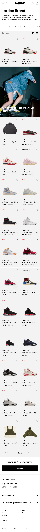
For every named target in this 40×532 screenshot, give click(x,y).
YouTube (4, 515)
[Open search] (6, 3)
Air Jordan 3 (17, 27)
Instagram (5, 510)
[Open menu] (3, 3)
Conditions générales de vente (16, 502)
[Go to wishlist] (33, 3)
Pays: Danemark (9, 483)
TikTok (4, 513)
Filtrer (7, 33)
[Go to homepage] (20, 3)
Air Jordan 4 (28, 27)
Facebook (5, 518)
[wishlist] (17, 39)
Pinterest (4, 520)
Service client (8, 495)
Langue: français (10, 486)
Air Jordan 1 (6, 27)
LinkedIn (23, 513)
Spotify (22, 510)
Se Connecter (8, 479)
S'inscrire (20, 468)
